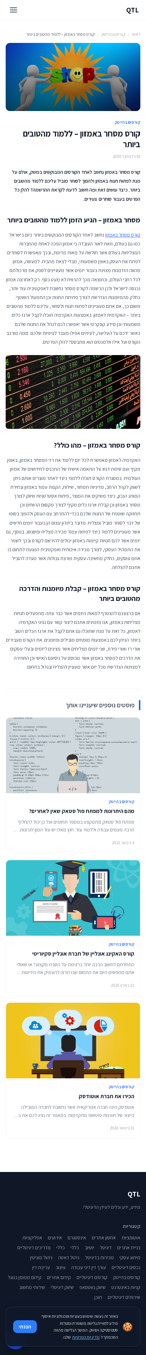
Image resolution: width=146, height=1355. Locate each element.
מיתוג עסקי (129, 1257)
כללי (75, 1247)
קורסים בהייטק (113, 34)
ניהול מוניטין (41, 1257)
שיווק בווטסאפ (92, 1287)
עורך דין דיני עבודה (88, 1267)
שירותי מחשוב (32, 1287)
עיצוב (61, 1267)
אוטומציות (131, 1237)
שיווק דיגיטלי (62, 1287)
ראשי (136, 34)
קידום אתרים (59, 1277)
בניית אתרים (128, 1247)
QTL (132, 10)
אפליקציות (32, 1237)
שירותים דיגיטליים (124, 1297)
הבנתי (25, 1326)
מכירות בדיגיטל (99, 1257)
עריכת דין (41, 1267)
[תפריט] (13, 10)
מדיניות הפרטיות (86, 1337)
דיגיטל (106, 1247)
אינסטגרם (77, 1237)
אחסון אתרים (104, 1237)
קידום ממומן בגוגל (24, 1277)
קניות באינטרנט (125, 1287)
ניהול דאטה (68, 1257)
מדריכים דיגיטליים (34, 1247)
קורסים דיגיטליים (92, 1277)
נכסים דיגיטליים (126, 1267)
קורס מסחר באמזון (122, 235)
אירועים (55, 1237)
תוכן (98, 1297)
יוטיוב (89, 1247)
